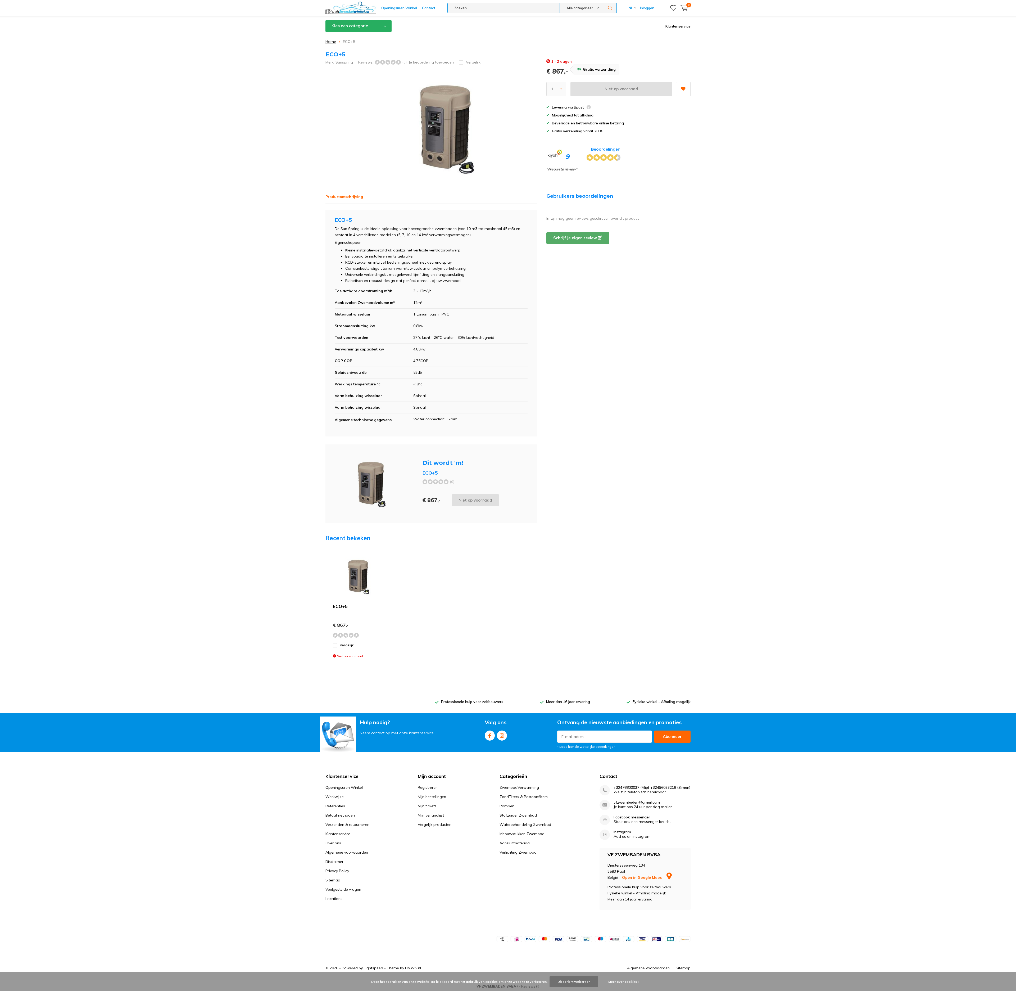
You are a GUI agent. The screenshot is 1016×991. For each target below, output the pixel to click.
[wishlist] (673, 8)
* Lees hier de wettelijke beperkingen (586, 747)
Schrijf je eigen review (575, 237)
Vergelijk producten (434, 824)
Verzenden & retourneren (347, 824)
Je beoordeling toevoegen (431, 62)
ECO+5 (340, 606)
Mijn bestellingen (432, 796)
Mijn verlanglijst (431, 815)
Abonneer (672, 736)
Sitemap (332, 880)
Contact (428, 8)
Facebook (490, 736)
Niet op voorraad (621, 88)
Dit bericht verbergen (573, 982)
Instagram (502, 736)
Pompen (507, 806)
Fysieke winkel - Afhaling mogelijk (662, 701)
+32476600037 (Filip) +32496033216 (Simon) (652, 787)
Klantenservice (678, 26)
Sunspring (344, 62)
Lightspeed (373, 968)
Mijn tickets (427, 806)
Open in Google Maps (642, 877)
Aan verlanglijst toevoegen (683, 89)
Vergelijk (347, 645)
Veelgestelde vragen (343, 889)
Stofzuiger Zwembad (518, 815)
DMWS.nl (413, 968)
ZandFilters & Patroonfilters (524, 796)
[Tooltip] (589, 108)
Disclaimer (334, 861)
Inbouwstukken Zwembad (522, 833)
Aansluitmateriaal (515, 843)
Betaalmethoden (340, 815)
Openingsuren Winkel (399, 8)
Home (330, 41)
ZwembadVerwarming (519, 787)
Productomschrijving (344, 196)
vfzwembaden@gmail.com (637, 802)
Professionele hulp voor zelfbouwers (472, 701)
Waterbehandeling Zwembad (525, 824)
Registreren (428, 787)
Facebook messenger (632, 817)
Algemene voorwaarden (346, 852)
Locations (333, 898)
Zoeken (610, 8)
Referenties (335, 806)
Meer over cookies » (623, 982)
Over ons (333, 843)
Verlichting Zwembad (518, 852)
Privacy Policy (337, 870)
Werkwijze (334, 796)
